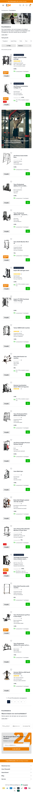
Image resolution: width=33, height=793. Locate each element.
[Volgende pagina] (24, 701)
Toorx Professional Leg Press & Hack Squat (22, 615)
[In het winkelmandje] (28, 288)
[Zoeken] (20, 5)
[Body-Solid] (6, 726)
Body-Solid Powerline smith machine (21, 586)
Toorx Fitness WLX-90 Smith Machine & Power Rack (22, 529)
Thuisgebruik (5, 41)
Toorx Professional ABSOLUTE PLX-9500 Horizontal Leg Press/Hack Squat (21, 185)
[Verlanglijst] (26, 5)
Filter (9, 45)
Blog (3, 775)
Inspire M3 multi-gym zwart (21, 270)
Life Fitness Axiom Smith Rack (21, 156)
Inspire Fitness (13, 41)
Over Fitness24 (6, 769)
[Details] (28, 75)
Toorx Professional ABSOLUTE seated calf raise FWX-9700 (22, 644)
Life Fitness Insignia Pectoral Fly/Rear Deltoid (22, 443)
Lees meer (6, 145)
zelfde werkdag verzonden (17, 1)
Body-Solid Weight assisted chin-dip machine (21, 500)
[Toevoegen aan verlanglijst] (11, 55)
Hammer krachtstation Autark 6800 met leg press (21, 386)
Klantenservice (6, 766)
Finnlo (21, 41)
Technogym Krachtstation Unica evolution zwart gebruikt (21, 558)
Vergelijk (6, 76)
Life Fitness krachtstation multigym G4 (21, 86)
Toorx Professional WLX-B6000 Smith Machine (20, 414)
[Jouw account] (23, 5)
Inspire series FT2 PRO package (20, 58)
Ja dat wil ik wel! (16, 749)
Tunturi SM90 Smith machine (22, 328)
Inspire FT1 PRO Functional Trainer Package (21, 299)
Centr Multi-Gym (18, 471)
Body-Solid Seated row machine (20, 357)
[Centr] (26, 726)
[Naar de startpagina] (11, 5)
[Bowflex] (16, 726)
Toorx (26, 41)
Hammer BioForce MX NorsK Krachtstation (22, 673)
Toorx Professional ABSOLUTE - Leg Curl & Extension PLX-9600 (20, 213)
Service (4, 779)
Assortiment (5, 772)
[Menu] (3, 5)
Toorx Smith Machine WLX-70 (21, 242)
